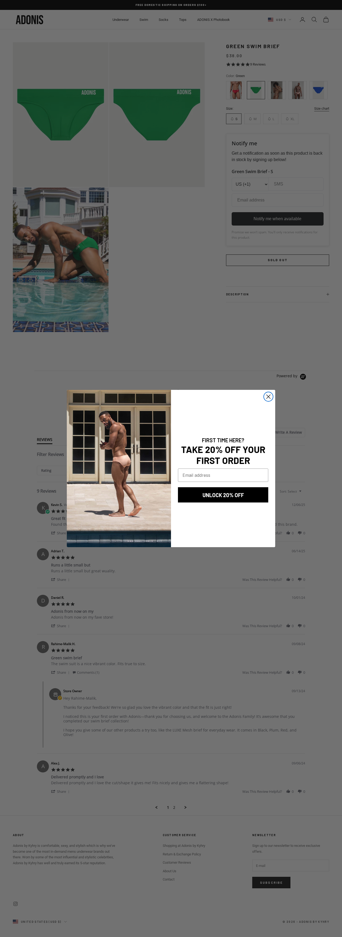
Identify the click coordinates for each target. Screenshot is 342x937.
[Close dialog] (268, 396)
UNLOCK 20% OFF (223, 495)
